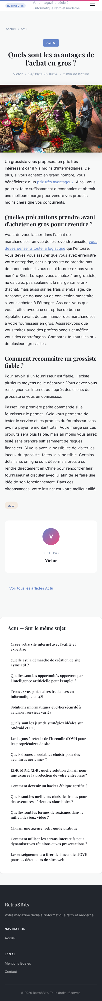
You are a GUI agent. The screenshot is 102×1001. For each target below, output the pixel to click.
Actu (24, 29)
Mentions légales (18, 963)
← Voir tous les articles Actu (29, 588)
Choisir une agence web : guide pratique (44, 828)
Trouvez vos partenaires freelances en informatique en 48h (42, 694)
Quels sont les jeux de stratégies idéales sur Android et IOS (47, 725)
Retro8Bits (17, 904)
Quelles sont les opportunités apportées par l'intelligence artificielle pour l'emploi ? (47, 678)
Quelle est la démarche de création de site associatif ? (45, 662)
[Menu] (92, 5)
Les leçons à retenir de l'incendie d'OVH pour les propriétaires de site (48, 741)
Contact (11, 972)
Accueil (11, 29)
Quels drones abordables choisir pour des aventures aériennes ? (45, 757)
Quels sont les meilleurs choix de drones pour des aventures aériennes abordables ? (49, 799)
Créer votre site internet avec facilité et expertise (43, 646)
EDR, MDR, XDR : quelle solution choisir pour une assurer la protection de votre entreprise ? (49, 773)
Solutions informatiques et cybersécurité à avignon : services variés (46, 709)
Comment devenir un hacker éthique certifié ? (49, 785)
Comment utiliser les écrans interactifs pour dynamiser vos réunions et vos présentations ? (49, 841)
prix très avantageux (55, 181)
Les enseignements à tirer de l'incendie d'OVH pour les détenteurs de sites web (49, 857)
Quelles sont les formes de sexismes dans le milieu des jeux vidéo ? (47, 815)
